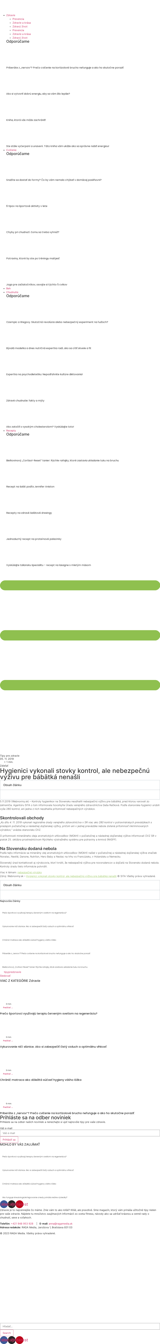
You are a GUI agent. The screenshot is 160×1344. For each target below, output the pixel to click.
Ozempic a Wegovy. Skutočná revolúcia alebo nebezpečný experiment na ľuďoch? (57, 322)
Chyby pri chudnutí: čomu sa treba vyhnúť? (32, 232)
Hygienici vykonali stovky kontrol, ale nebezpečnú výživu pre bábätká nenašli (71, 876)
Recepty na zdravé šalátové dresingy (29, 513)
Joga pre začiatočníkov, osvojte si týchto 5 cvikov (36, 284)
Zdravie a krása (21, 22)
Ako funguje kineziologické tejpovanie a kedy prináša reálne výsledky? (34, 1197)
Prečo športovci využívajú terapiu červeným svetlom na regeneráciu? (34, 912)
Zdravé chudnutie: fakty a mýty (25, 400)
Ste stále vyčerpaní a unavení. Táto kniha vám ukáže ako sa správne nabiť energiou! (57, 146)
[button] (5, 975)
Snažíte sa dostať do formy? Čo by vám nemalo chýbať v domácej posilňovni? (54, 180)
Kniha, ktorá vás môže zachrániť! (26, 120)
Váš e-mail (6, 1128)
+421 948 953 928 (22, 1223)
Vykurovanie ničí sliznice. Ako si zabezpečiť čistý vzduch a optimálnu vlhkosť (38, 926)
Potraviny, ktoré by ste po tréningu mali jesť (33, 258)
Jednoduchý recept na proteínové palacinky (33, 539)
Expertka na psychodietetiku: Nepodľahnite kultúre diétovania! (44, 374)
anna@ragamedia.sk (60, 1223)
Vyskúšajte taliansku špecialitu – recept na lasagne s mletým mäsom (48, 565)
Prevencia (18, 18)
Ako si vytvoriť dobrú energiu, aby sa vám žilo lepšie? (38, 94)
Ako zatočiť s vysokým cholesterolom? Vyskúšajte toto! (40, 427)
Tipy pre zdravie (9, 755)
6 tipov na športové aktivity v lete (26, 206)
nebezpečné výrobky (30, 872)
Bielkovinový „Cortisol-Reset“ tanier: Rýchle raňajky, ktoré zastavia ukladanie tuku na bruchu (62, 460)
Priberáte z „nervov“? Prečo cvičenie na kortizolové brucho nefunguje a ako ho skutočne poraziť (65, 67)
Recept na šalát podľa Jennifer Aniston (30, 486)
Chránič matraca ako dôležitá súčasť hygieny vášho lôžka (29, 940)
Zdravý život (20, 26)
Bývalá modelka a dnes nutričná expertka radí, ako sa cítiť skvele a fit (48, 348)
